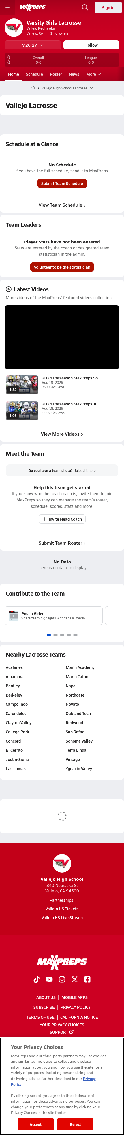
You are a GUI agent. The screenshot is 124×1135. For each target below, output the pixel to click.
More (91, 74)
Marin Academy (80, 667)
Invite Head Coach (65, 519)
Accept (36, 1124)
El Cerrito (14, 750)
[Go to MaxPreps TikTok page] (36, 980)
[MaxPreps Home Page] (33, 88)
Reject (75, 1124)
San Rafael (76, 732)
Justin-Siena (17, 759)
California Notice (79, 1017)
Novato (72, 704)
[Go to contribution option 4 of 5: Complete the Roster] (69, 635)
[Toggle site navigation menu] (7, 7)
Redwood (74, 722)
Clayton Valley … (21, 722)
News (74, 74)
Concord (13, 741)
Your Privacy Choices (62, 1024)
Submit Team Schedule (62, 183)
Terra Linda (76, 750)
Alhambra (15, 676)
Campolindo (17, 704)
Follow (91, 45)
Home (13, 74)
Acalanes (14, 667)
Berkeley (14, 695)
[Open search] (85, 7)
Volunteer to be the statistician (62, 267)
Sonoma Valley (79, 741)
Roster (56, 74)
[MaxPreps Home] (33, 7)
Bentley (13, 685)
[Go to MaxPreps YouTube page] (49, 980)
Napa (71, 685)
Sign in (108, 7)
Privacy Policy (76, 1007)
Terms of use (40, 1017)
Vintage (73, 759)
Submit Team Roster (60, 542)
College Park (17, 732)
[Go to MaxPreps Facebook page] (87, 980)
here (92, 470)
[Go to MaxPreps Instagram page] (62, 980)
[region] (62, 1086)
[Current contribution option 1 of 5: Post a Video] (49, 635)
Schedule (34, 74)
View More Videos (60, 433)
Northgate (75, 695)
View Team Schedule (60, 204)
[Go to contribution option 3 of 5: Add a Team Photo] (62, 635)
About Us (46, 997)
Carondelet (16, 713)
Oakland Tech (78, 713)
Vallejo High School (62, 878)
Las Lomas (16, 768)
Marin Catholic (79, 676)
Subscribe (44, 1007)
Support (59, 1032)
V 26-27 (29, 45)
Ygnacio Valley (79, 768)
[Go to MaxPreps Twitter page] (74, 980)
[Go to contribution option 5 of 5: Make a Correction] (75, 635)
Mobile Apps (74, 997)
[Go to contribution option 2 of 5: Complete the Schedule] (55, 635)
